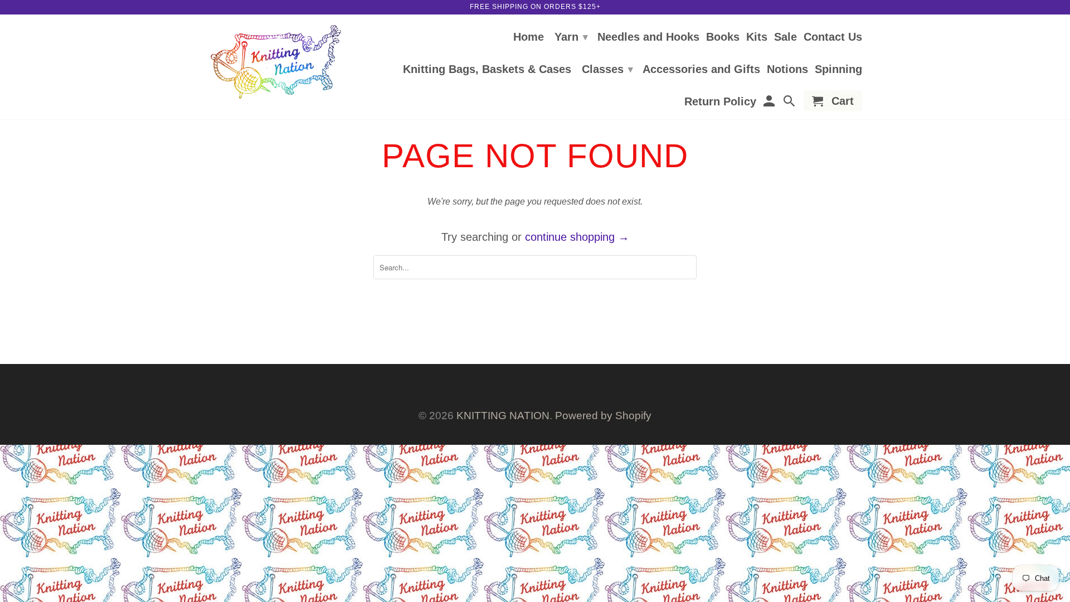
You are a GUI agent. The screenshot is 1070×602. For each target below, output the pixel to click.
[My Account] (769, 103)
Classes (607, 69)
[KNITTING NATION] (276, 62)
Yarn (571, 37)
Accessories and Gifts (701, 69)
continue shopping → (577, 237)
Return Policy (720, 102)
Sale (785, 37)
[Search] (790, 103)
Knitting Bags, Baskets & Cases (487, 69)
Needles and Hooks (648, 37)
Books (723, 37)
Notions (787, 69)
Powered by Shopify (603, 415)
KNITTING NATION (502, 415)
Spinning (838, 69)
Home (528, 37)
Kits (756, 37)
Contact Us (833, 37)
